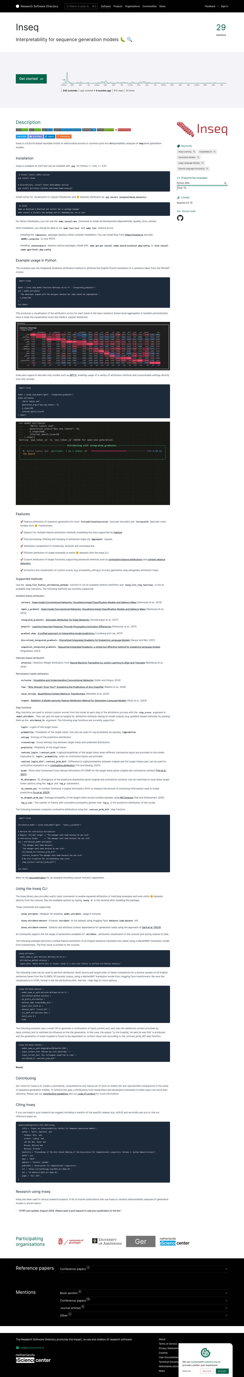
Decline (207, 1371)
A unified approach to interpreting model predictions (66, 633)
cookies (195, 1361)
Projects (118, 6)
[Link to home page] (37, 6)
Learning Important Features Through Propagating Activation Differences (71, 626)
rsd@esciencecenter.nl (32, 1347)
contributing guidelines (55, 1093)
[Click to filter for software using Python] (226, 183)
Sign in (224, 6)
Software (106, 6)
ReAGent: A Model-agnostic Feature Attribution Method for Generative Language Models (78, 700)
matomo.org (210, 1361)
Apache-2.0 (183, 202)
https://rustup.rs (134, 234)
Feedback (210, 6)
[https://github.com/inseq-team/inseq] (180, 218)
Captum (118, 532)
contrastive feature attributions (125, 559)
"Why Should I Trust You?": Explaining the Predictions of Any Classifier (66, 687)
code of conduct (86, 1093)
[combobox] (81, 6)
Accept (222, 1371)
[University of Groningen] (73, 1241)
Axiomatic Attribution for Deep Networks (68, 619)
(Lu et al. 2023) (41, 792)
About (162, 1339)
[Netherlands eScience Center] (174, 1241)
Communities (150, 6)
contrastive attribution (62, 765)
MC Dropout (126, 797)
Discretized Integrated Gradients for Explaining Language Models (94, 640)
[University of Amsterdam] (107, 1241)
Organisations (132, 6)
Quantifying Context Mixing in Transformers (61, 693)
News (162, 6)
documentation (37, 877)
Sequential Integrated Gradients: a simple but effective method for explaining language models (109, 646)
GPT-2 (73, 375)
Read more (186, 1371)
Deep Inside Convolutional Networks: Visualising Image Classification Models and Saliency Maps (84, 602)
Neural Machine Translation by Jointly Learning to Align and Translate (107, 662)
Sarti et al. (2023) (151, 927)
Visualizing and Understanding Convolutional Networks (63, 680)
